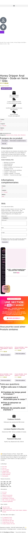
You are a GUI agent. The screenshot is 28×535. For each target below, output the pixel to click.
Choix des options (20, 353)
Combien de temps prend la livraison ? (14, 393)
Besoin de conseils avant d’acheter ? (14, 409)
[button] (14, 6)
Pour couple (7, 42)
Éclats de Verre (9, 135)
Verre (2, 129)
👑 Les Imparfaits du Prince (5, 251)
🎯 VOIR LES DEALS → (14, 318)
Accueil (1, 42)
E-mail (2, 232)
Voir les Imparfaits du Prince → (6, 289)
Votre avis (4, 220)
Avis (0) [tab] (4, 143)
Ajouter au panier (6, 88)
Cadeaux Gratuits (14, 419)
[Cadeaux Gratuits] (14, 416)
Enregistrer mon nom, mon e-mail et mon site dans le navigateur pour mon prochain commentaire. (13, 239)
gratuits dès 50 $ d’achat (14, 2)
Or (1, 121)
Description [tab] (5, 140)
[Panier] (2, 32)
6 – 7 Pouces (3, 125)
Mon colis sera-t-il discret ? (14, 388)
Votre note (4, 216)
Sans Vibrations (22, 135)
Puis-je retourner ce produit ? (12, 404)
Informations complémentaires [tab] (18, 140)
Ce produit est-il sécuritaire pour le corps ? (15, 398)
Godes (11, 42)
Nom (2, 227)
